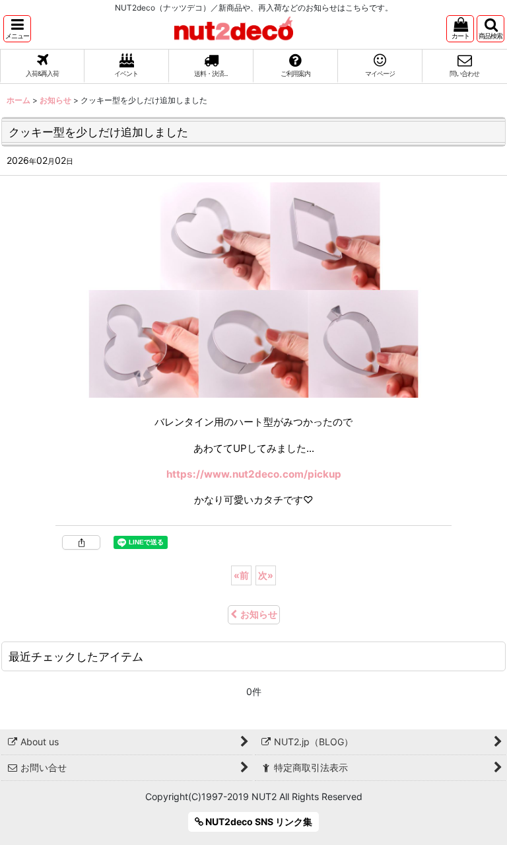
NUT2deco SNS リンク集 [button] (257, 821)
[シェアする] (81, 542)
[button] (17, 28)
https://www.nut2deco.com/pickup (253, 474)
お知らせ (258, 614)
